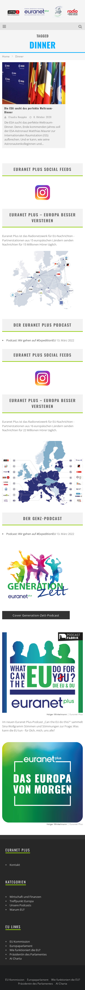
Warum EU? (17, 910)
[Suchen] (80, 26)
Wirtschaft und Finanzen (25, 897)
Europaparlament (21, 946)
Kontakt (15, 865)
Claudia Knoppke (17, 117)
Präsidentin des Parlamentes (28, 954)
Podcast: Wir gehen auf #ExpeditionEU (31, 340)
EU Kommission (20, 941)
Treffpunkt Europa (22, 901)
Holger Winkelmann (57, 714)
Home (6, 56)
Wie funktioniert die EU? (25, 950)
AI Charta (16, 958)
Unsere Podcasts (20, 905)
